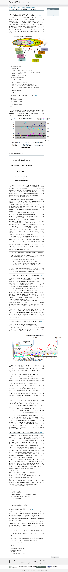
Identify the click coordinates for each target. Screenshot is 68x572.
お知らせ (15, 5)
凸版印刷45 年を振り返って (53, 15)
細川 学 (42, 12)
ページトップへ (55, 557)
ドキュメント (53, 5)
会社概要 (27, 5)
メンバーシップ (40, 5)
